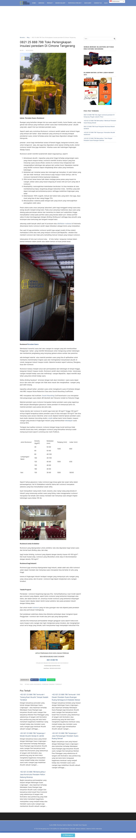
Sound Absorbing (48, 395)
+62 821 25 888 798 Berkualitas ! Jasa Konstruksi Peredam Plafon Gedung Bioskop (33, 774)
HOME (34, 3)
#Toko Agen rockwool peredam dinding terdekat (43, 684)
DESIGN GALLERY (60, 3)
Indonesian (116, 1)
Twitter (43, 679)
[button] (68, 835)
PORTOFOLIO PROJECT (75, 3)
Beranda (22, 37)
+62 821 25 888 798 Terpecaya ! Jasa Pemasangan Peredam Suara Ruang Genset (65, 736)
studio (50, 418)
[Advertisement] (68, 20)
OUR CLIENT (87, 3)
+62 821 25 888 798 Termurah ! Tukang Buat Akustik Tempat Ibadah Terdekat (34, 697)
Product (50, 3)
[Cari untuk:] (100, 38)
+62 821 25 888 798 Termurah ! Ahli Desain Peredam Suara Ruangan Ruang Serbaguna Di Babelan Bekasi (66, 697)
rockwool (35, 607)
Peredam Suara (32, 344)
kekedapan (69, 420)
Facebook (35, 679)
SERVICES (41, 3)
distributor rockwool (64, 223)
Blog (106, 3)
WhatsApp (51, 679)
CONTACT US (98, 3)
